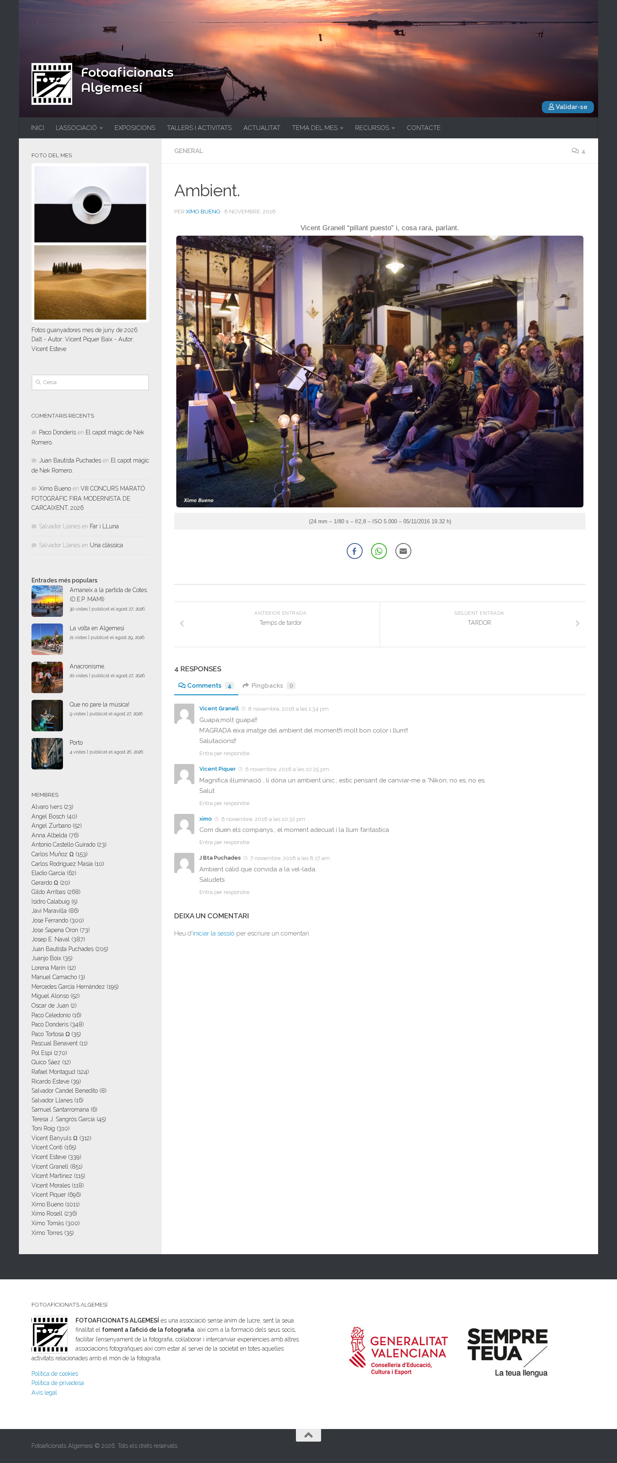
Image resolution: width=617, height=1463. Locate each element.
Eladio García (48, 873)
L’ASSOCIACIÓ (76, 128)
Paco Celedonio (51, 1015)
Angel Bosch (48, 816)
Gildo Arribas (48, 892)
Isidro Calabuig (50, 901)
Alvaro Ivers (46, 806)
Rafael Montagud (53, 1071)
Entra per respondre (224, 753)
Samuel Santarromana (60, 1109)
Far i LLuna (104, 526)
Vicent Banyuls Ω (54, 1138)
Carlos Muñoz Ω (52, 854)
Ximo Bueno (203, 211)
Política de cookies (54, 1373)
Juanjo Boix (46, 958)
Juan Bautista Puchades (70, 460)
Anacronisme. (87, 666)
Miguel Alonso (50, 996)
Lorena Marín (48, 967)
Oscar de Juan (50, 1005)
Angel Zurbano (51, 825)
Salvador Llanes (52, 1100)
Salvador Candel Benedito (64, 1090)
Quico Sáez (45, 1062)
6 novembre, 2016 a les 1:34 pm (288, 709)
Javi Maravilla (49, 910)
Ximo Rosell (47, 1213)
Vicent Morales (50, 1185)
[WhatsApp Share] (379, 551)
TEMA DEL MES (314, 128)
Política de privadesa (57, 1383)
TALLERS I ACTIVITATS (199, 128)
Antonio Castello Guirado (63, 844)
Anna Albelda (49, 835)
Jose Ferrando (49, 920)
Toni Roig (43, 1128)
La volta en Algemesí (97, 628)
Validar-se (571, 107)
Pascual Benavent (54, 1043)
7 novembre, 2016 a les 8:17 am (290, 858)
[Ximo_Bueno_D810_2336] (379, 505)
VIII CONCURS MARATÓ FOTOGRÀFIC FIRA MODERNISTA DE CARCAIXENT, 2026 (88, 498)
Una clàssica (106, 545)
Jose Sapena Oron (54, 930)
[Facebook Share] (355, 551)
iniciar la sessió (214, 933)
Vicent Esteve (48, 1157)
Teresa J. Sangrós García (63, 1119)
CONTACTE (424, 128)
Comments (209, 685)
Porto (76, 742)
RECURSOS (372, 128)
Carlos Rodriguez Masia (62, 863)
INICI (37, 128)
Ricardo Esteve (50, 1081)
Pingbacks (272, 685)
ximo (205, 819)
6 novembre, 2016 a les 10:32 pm (263, 819)
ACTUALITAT (261, 128)
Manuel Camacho (54, 977)
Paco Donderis (57, 432)
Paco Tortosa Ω (50, 1034)
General (188, 151)
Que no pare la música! (99, 704)
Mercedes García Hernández (68, 986)
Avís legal (44, 1392)
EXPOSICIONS (135, 128)
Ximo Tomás (47, 1223)
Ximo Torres (47, 1232)
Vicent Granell (219, 708)
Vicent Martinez (51, 1175)
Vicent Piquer (217, 769)
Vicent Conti (47, 1147)
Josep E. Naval (50, 939)
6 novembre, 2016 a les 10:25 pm (287, 769)
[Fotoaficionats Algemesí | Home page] (51, 84)
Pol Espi (41, 1053)
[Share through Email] (403, 551)
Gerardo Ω (44, 882)
